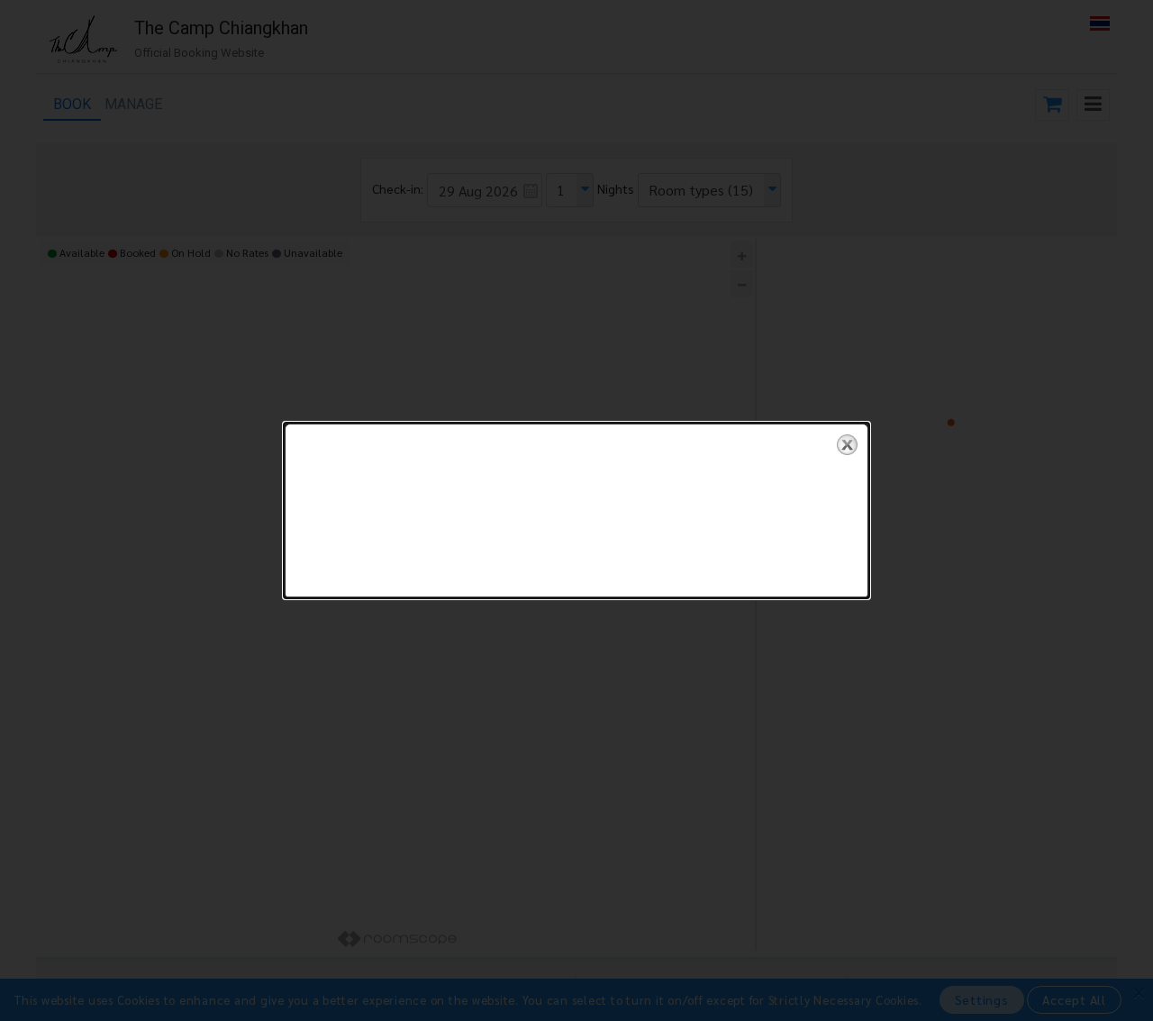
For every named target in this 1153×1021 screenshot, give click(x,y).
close (847, 444)
